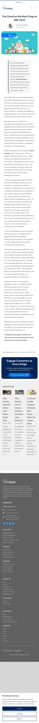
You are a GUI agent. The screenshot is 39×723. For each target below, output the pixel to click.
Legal (4, 638)
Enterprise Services (8, 552)
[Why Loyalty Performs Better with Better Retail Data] (7, 392)
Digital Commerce (8, 538)
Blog (4, 614)
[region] (19, 708)
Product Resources (8, 619)
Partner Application (8, 571)
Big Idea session (10, 352)
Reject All (19, 719)
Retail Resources (7, 616)
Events (4, 631)
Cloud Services (7, 550)
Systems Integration (8, 542)
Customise (19, 713)
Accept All (19, 708)
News (4, 633)
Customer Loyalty (8, 589)
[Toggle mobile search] (31, 7)
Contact (5, 641)
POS (4, 582)
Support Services (7, 554)
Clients (5, 601)
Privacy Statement (7, 650)
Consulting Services (8, 557)
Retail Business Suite (8, 533)
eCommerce (6, 587)
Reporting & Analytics (9, 591)
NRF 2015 (33, 352)
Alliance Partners (7, 567)
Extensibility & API (8, 594)
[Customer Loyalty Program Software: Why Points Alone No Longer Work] (31, 392)
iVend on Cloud (24, 352)
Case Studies (6, 604)
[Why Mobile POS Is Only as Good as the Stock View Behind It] (19, 392)
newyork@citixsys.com (12, 513)
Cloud (17, 352)
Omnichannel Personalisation (11, 540)
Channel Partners (7, 569)
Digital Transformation (9, 535)
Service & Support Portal (10, 621)
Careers (5, 636)
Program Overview (8, 564)
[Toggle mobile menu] (35, 7)
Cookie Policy (17, 650)
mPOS (5, 584)
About (4, 629)
